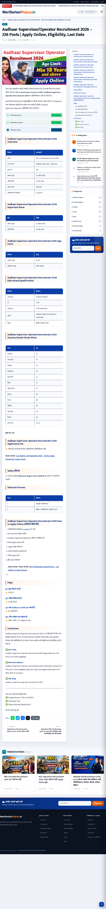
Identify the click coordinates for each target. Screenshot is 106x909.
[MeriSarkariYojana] (11, 816)
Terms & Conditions (94, 837)
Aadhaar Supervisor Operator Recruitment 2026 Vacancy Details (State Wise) (85, 79)
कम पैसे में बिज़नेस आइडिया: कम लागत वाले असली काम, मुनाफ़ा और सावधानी (34, 6)
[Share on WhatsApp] (13, 718)
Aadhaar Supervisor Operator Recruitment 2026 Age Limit (84, 66)
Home (4, 20)
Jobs (4, 24)
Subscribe (98, 803)
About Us (43, 820)
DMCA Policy (44, 837)
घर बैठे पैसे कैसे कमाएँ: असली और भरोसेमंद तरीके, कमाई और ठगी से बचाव (78, 6)
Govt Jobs (76, 2)
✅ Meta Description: (82, 124)
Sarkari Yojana (85, 2)
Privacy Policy (92, 828)
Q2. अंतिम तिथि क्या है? (81, 109)
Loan (65, 837)
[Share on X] (28, 718)
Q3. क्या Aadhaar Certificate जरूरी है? (86, 112)
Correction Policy (45, 828)
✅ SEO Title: (79, 121)
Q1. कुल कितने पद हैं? (81, 106)
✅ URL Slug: (79, 127)
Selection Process (80, 93)
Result (102, 2)
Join (98, 248)
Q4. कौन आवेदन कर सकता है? (83, 115)
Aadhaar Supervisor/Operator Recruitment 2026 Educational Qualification (84, 72)
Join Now (57, 115)
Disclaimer (43, 832)
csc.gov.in (26, 529)
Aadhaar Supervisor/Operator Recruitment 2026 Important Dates (86, 61)
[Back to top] (101, 904)
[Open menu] (101, 11)
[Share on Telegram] (18, 718)
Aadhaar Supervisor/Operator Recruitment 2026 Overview (84, 56)
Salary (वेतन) (78, 90)
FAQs (75, 103)
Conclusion (77, 118)
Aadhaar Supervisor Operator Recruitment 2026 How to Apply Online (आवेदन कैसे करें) (87, 98)
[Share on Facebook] (23, 718)
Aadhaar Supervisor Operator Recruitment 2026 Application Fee (85, 86)
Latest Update (95, 2)
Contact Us (44, 824)
